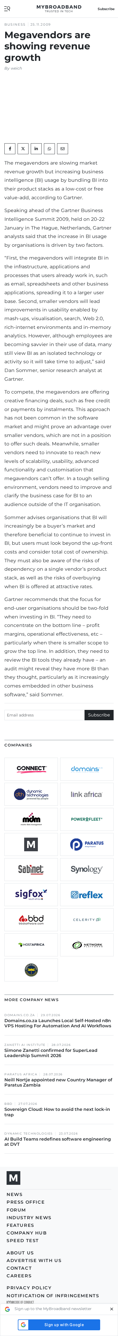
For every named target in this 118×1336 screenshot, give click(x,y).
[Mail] (62, 148)
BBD (8, 1104)
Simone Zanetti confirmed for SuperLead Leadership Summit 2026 (50, 1053)
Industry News (29, 1217)
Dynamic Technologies (28, 1133)
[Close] (111, 1309)
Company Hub (27, 1233)
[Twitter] (23, 148)
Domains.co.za (19, 1015)
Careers (19, 1275)
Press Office (26, 1202)
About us (20, 1252)
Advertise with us (34, 1260)
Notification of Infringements (53, 1295)
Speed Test (23, 1240)
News (15, 1194)
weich (16, 68)
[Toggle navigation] (7, 8)
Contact (19, 1268)
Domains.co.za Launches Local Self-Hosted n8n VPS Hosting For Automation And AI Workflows (57, 1023)
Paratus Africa (20, 1074)
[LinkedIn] (36, 148)
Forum (16, 1210)
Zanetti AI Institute (25, 1045)
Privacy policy (29, 1287)
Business (15, 24)
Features (20, 1225)
